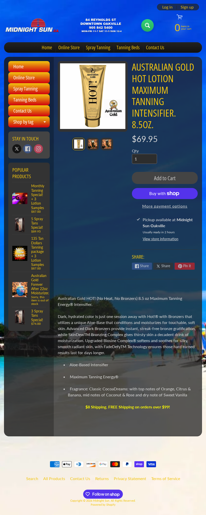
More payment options (164, 206)
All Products (54, 478)
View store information (160, 239)
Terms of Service (165, 478)
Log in (167, 7)
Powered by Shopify (103, 504)
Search (32, 478)
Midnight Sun (101, 500)
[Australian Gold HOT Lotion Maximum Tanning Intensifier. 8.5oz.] (78, 144)
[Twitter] (16, 148)
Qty (135, 150)
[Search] (147, 25)
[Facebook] (27, 148)
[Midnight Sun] (70, 25)
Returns (102, 478)
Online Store (69, 47)
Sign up (187, 7)
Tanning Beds (128, 47)
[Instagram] (38, 148)
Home (47, 47)
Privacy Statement (130, 478)
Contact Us (155, 47)
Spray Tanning (98, 47)
